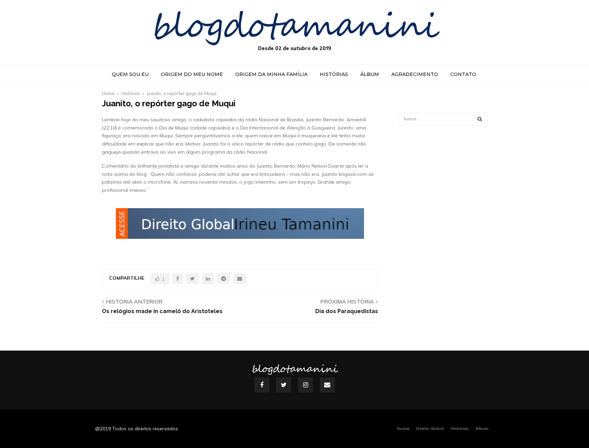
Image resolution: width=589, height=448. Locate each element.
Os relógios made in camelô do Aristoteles (162, 311)
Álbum (369, 74)
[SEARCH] (479, 119)
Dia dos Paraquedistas (346, 311)
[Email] (327, 384)
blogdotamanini (294, 27)
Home (403, 428)
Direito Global (430, 428)
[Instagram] (305, 384)
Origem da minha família (271, 74)
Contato (463, 74)
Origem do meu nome (192, 74)
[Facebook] (261, 384)
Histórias (334, 74)
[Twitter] (283, 384)
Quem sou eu (130, 74)
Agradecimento (414, 74)
